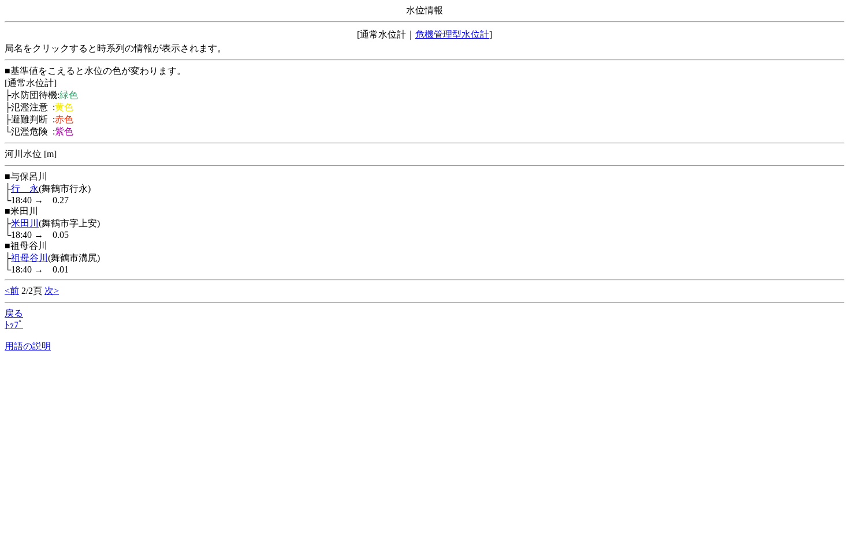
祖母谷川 (29, 258)
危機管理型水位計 (452, 34)
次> (51, 291)
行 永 (25, 188)
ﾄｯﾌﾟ (14, 325)
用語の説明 (28, 346)
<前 (12, 291)
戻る (14, 313)
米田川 (25, 223)
